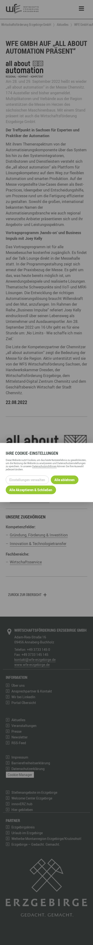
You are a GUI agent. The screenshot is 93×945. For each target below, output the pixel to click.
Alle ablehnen (64, 480)
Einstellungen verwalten (27, 480)
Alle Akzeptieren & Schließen (30, 490)
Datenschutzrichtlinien (44, 466)
